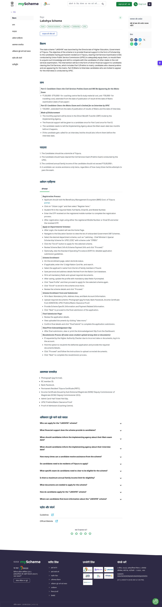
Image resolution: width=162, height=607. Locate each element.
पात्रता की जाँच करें (48, 34)
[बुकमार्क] (120, 17)
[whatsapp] (131, 44)
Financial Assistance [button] (54, 26)
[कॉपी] (140, 44)
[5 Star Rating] (90, 533)
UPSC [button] (84, 26)
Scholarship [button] (76, 26)
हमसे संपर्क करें (55, 572)
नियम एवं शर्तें (54, 591)
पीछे (14, 12)
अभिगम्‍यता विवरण (56, 580)
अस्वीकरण (54, 587)
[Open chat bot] (155, 601)
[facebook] (136, 39)
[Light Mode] (149, 4)
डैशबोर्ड (53, 595)
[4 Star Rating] (85, 533)
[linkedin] (136, 44)
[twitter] (144, 39)
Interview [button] (66, 26)
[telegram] (140, 39)
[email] (131, 39)
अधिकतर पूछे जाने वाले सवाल (59, 584)
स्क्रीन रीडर (54, 576)
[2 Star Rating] (76, 533)
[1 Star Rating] (72, 533)
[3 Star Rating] (81, 533)
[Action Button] (28, 4)
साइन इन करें (122, 4)
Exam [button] (43, 26)
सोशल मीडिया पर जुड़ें (22, 580)
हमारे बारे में (54, 568)
